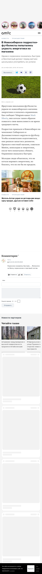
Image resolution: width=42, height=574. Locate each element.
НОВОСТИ (5, 38)
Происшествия (18, 38)
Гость (9, 259)
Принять (31, 569)
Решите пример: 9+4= (9, 301)
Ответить (27, 274)
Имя (3, 280)
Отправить (8, 305)
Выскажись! (8, 72)
